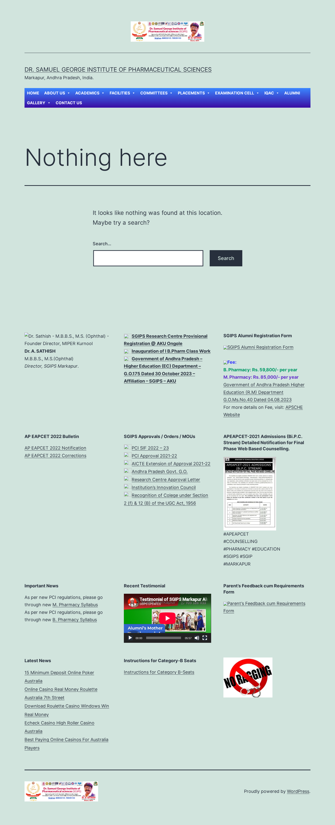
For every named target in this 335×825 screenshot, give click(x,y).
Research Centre (164, 336)
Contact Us (69, 102)
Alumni (292, 92)
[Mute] (196, 637)
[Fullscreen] (204, 637)
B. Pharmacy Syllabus (74, 619)
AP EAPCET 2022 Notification (55, 448)
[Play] (130, 637)
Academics (87, 92)
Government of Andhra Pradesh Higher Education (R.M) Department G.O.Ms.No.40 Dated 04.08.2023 (264, 392)
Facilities (120, 92)
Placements (191, 92)
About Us (54, 92)
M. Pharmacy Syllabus (75, 604)
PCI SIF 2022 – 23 (150, 448)
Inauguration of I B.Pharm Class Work (171, 351)
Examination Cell (234, 92)
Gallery (36, 102)
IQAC (269, 92)
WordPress (298, 791)
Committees (154, 92)
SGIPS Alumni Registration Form (260, 347)
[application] (167, 618)
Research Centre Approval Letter (166, 479)
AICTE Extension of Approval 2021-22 (171, 463)
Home (33, 92)
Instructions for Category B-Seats (159, 672)
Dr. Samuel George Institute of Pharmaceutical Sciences (118, 69)
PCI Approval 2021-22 (154, 455)
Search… (102, 243)
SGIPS (139, 336)
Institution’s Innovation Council (164, 487)
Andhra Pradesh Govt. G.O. (160, 471)
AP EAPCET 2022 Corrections (55, 455)
